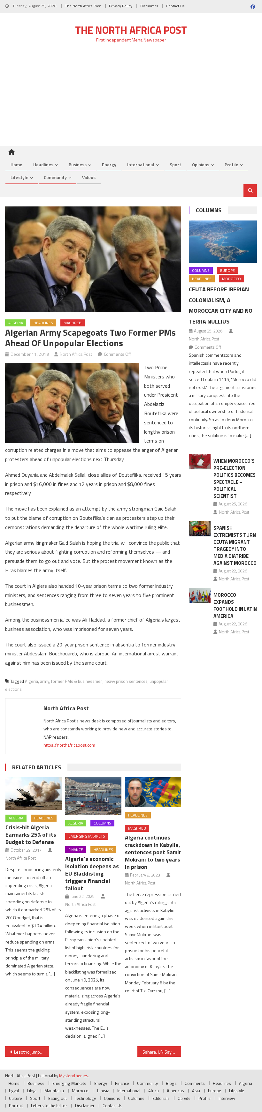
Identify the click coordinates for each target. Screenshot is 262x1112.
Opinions (200, 164)
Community (55, 177)
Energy (109, 164)
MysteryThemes (73, 1075)
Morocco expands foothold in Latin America (235, 605)
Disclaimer (149, 6)
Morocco (231, 279)
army (44, 681)
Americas (175, 1090)
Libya (31, 1090)
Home (16, 164)
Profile (231, 164)
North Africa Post (76, 354)
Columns (102, 823)
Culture (15, 1098)
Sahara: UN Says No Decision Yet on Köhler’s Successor (162, 1052)
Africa (153, 1090)
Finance (75, 850)
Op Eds (184, 1098)
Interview (227, 1098)
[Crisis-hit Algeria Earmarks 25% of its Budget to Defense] (33, 793)
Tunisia (102, 1090)
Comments (195, 1083)
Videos (89, 177)
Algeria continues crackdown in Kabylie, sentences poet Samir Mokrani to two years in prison (153, 852)
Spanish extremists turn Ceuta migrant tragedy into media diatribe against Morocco (235, 545)
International (140, 164)
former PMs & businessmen (77, 681)
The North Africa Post (83, 6)
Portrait (16, 1105)
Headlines (43, 164)
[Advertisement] (131, 98)
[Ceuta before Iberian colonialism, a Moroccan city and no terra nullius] (223, 241)
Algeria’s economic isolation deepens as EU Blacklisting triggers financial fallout (92, 873)
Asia (196, 1090)
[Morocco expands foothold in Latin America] (200, 595)
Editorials (161, 1098)
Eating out (57, 1098)
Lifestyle (19, 177)
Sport (175, 164)
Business (78, 164)
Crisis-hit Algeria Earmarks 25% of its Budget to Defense (30, 834)
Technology (85, 1098)
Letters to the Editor (49, 1105)
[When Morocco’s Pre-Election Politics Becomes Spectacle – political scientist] (200, 461)
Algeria (15, 323)
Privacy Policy (120, 6)
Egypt (14, 1090)
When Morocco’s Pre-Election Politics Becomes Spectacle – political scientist (234, 478)
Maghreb (72, 323)
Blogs (171, 1083)
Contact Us (175, 6)
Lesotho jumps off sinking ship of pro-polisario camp (31, 1052)
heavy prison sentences (126, 681)
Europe (227, 270)
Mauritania (54, 1090)
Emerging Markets (86, 836)
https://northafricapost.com (69, 745)
